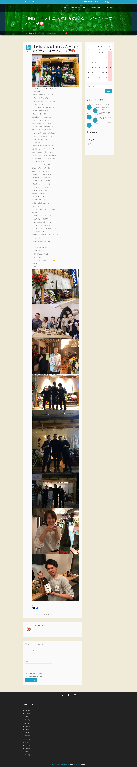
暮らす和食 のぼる (38, 614)
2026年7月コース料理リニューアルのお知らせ (99, 104)
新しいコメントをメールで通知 (34, 673)
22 (28, 47)
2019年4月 (27, 748)
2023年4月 (27, 713)
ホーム (66, 7)
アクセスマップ (108, 7)
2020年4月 (27, 729)
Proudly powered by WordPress (60, 764)
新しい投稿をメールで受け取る (34, 676)
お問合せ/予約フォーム (94, 7)
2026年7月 (27, 710)
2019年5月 (27, 745)
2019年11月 (27, 732)
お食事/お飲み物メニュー (78, 7)
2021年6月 (27, 723)
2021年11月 (27, 720)
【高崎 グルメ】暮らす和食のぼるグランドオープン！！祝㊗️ (55, 49)
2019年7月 (27, 739)
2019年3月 (27, 751)
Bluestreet (76, 764)
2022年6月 (27, 716)
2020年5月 (27, 726)
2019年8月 (27, 736)
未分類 (31, 33)
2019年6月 (27, 742)
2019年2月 (27, 755)
